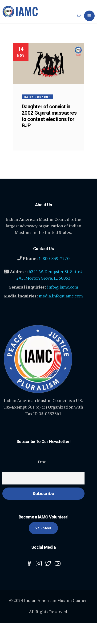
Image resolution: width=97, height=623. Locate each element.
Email (43, 462)
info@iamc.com (62, 287)
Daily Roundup (37, 97)
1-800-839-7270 (54, 258)
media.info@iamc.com (61, 296)
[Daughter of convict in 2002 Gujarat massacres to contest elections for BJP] (48, 63)
